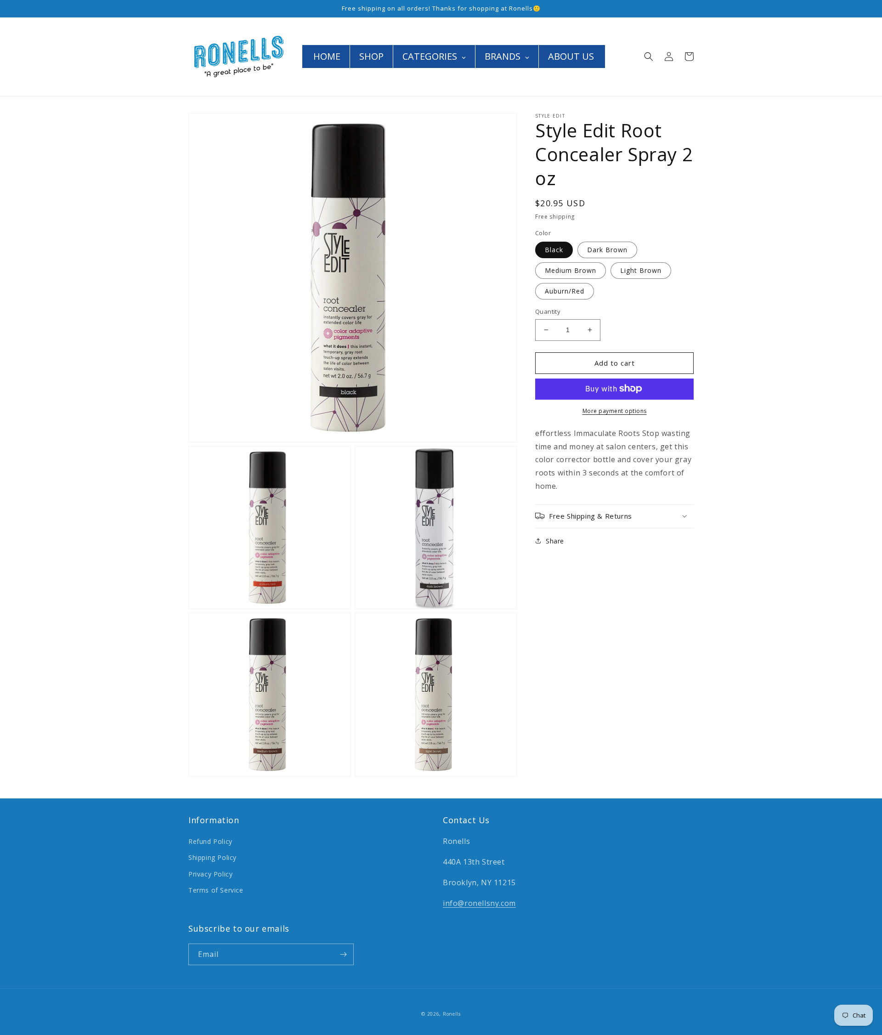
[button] (649, 56)
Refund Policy (210, 841)
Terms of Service (215, 890)
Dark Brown (607, 249)
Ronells (452, 1014)
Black (554, 249)
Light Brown (641, 270)
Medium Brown (570, 270)
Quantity (547, 311)
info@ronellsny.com (479, 903)
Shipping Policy (212, 857)
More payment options (614, 410)
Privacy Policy (210, 874)
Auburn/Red (564, 291)
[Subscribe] (343, 954)
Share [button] (555, 540)
